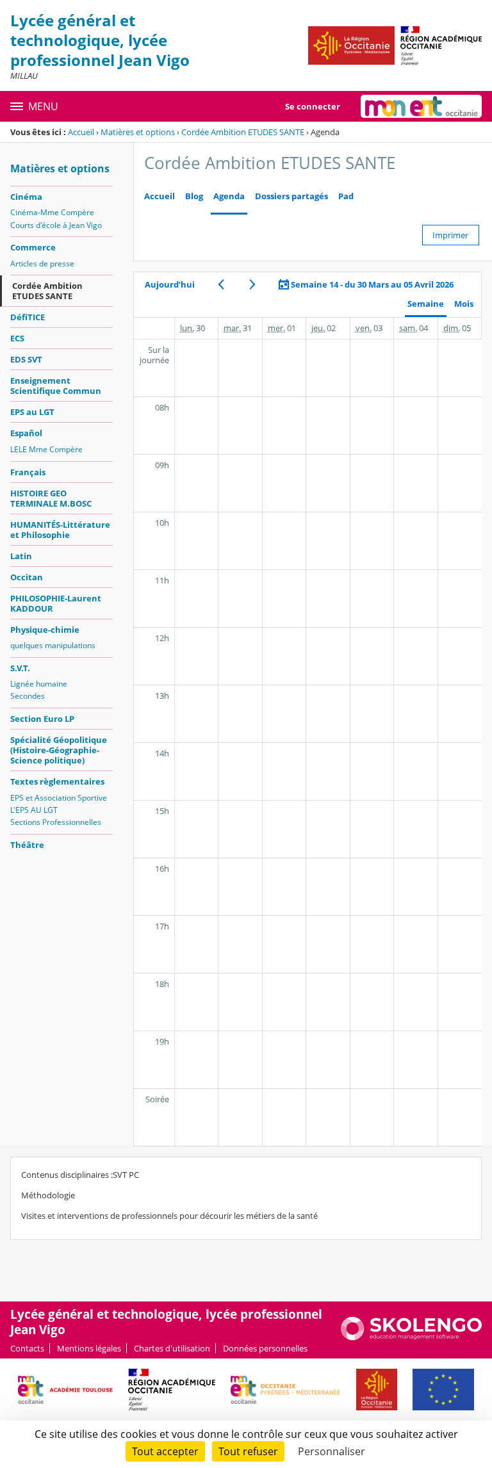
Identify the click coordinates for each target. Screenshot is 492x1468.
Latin (21, 556)
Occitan (26, 577)
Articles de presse (42, 263)
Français (27, 472)
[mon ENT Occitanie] (421, 106)
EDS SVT (26, 359)
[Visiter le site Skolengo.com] (411, 1337)
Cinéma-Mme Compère (52, 212)
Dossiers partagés (291, 196)
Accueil (81, 132)
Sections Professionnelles (55, 822)
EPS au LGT (32, 412)
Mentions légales (89, 1348)
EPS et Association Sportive (58, 797)
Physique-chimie (44, 629)
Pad (346, 196)
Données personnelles (265, 1348)
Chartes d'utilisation (172, 1348)
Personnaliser (331, 1451)
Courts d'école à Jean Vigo (56, 225)
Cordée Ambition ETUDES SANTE (242, 132)
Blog (194, 196)
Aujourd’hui (170, 284)
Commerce (33, 247)
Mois (463, 303)
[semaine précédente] (220, 284)
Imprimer (450, 235)
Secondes (27, 695)
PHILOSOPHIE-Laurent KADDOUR (55, 603)
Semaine (425, 303)
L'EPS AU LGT (34, 809)
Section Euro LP (42, 718)
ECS (17, 338)
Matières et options (138, 132)
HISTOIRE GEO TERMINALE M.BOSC (51, 498)
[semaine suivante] (252, 284)
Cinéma (26, 196)
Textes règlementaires (57, 781)
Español (26, 433)
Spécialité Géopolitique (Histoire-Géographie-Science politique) (58, 750)
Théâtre (27, 845)
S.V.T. (20, 668)
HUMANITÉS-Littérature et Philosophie (60, 530)
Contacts (27, 1348)
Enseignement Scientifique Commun (55, 385)
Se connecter (312, 106)
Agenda (229, 196)
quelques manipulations (52, 645)
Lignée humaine (38, 683)
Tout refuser (248, 1451)
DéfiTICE (27, 317)
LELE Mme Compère (46, 449)
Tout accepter (165, 1451)
